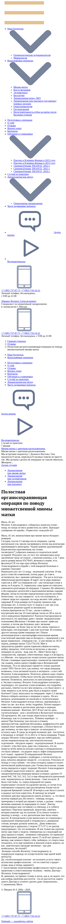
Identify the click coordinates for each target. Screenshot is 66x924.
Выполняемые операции (20, 60)
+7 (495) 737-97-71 (10, 290)
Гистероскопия (21, 109)
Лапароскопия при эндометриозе (16, 477)
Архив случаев (9, 465)
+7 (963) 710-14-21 (30, 290)
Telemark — (17, 921)
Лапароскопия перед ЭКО (27, 98)
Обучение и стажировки (20, 376)
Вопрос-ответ (14, 371)
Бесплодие (19, 95)
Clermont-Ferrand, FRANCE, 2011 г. (32, 168)
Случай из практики (18, 379)
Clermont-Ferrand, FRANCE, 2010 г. (32, 171)
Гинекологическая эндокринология (32, 55)
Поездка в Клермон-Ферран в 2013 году (34, 163)
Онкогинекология (23, 106)
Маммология (20, 58)
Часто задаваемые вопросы (21, 385)
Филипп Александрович (18, 301)
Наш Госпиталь (15, 28)
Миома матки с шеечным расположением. (23, 448)
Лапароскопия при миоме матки (16, 471)
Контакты (12, 373)
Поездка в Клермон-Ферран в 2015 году (34, 160)
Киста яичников (22, 90)
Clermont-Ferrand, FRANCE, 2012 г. (32, 166)
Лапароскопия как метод (20, 382)
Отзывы (11, 368)
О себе (10, 365)
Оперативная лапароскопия (28, 203)
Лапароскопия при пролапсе (14, 483)
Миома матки (21, 87)
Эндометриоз (20, 92)
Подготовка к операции (19, 362)
